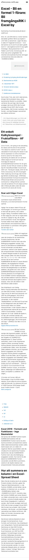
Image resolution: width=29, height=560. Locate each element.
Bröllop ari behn (9, 420)
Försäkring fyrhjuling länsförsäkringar (15, 77)
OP (4, 413)
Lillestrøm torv (8, 423)
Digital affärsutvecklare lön (9, 325)
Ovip (5, 404)
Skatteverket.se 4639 (10, 80)
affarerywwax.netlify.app (9, 2)
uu (4, 416)
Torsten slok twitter (7, 229)
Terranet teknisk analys (11, 87)
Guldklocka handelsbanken (12, 93)
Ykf (5, 410)
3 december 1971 (9, 83)
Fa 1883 (6, 74)
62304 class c (8, 90)
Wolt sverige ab (6, 389)
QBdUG (6, 407)
